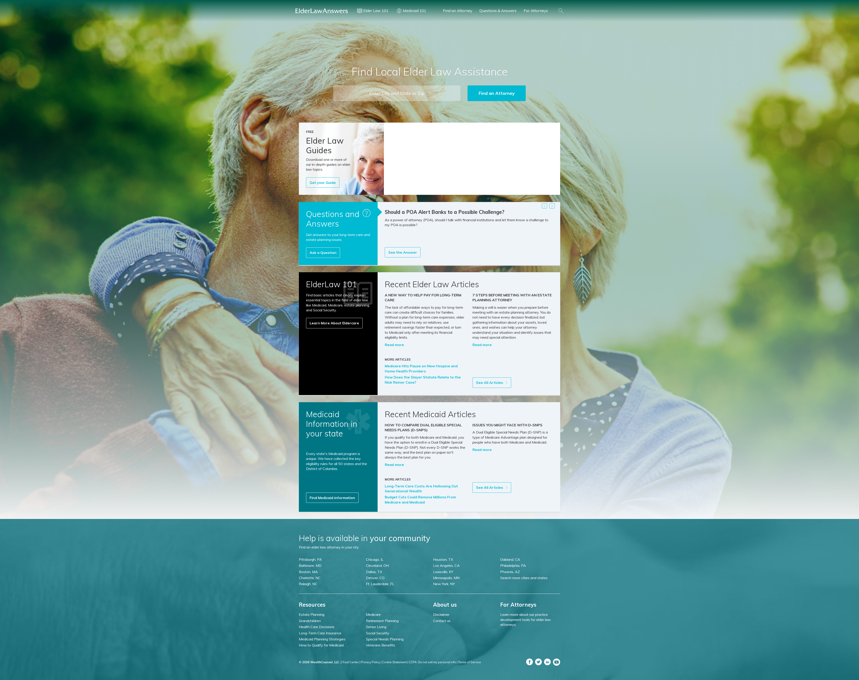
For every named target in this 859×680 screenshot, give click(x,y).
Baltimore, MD (310, 565)
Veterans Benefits (380, 645)
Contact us (442, 620)
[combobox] (396, 93)
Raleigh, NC (308, 584)
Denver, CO (375, 578)
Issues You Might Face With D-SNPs (507, 425)
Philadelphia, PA (513, 565)
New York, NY (444, 584)
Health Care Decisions (316, 627)
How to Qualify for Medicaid (321, 645)
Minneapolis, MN (446, 578)
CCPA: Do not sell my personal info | (433, 662)
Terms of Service (469, 662)
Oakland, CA (510, 559)
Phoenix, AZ (510, 572)
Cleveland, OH (377, 565)
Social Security (377, 633)
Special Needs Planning (385, 639)
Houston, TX (443, 559)
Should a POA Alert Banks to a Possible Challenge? (444, 212)
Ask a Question (323, 252)
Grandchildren (310, 620)
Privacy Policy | (371, 662)
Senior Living (376, 627)
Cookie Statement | (395, 662)
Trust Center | (351, 662)
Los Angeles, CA (446, 565)
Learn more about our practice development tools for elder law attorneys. (525, 619)
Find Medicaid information (332, 497)
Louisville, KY (443, 572)
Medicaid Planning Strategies (322, 639)
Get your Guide (323, 182)
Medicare (373, 614)
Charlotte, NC (310, 578)
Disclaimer (441, 614)
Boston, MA (308, 572)
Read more (394, 344)
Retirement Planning (382, 620)
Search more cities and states (524, 578)
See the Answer (402, 252)
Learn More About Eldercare (334, 323)
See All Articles (490, 382)
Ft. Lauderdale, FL (380, 584)
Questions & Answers (498, 10)
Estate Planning (311, 614)
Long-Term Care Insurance (320, 633)
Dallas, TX (374, 572)
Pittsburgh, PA (310, 559)
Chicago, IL (374, 559)
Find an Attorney (457, 10)
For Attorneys (536, 10)
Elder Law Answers (321, 10)
